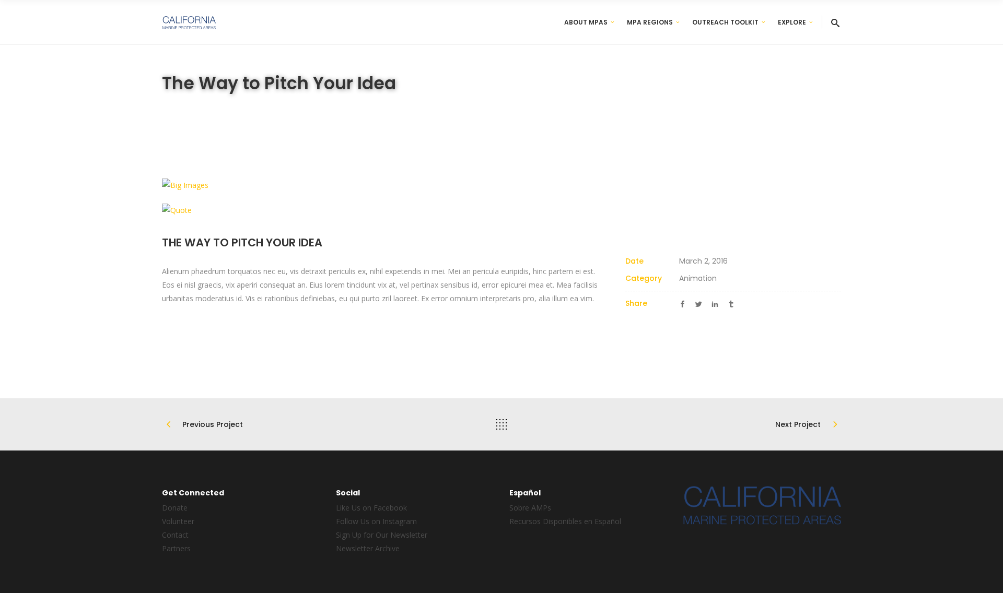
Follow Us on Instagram (376, 521)
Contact (175, 535)
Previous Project (212, 424)
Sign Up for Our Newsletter (381, 535)
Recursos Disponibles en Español (565, 521)
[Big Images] (501, 185)
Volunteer (178, 521)
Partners (176, 548)
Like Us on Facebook (371, 508)
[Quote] (501, 210)
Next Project (798, 424)
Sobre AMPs (530, 508)
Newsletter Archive (368, 548)
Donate (175, 508)
